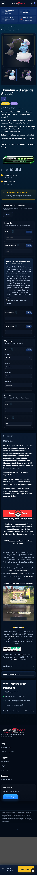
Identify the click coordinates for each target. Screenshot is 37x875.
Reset (8, 214)
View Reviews (29, 711)
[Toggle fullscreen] (7, 825)
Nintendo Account (20, 527)
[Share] (13, 825)
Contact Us (4, 770)
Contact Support (10, 797)
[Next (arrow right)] (7, 833)
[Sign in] (32, 4)
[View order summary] (3, 869)
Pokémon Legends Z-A (9, 752)
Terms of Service (6, 780)
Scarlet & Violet (6, 747)
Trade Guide (5, 761)
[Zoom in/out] (2, 825)
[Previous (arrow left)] (2, 833)
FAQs (3, 766)
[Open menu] (3, 3)
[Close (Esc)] (18, 825)
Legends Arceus (12, 27)
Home (3, 27)
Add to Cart (26, 869)
